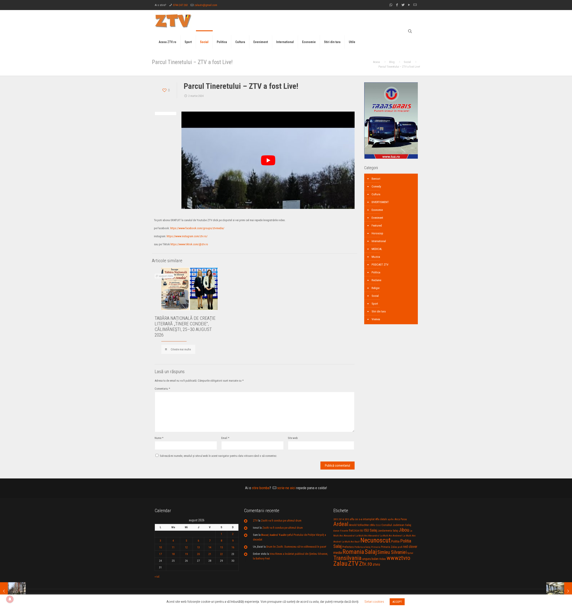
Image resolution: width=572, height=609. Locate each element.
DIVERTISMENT (380, 202)
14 (209, 547)
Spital (410, 553)
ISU (361, 530)
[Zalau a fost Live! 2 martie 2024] (13, 591)
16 (232, 547)
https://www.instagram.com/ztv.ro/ (187, 236)
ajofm (391, 519)
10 (160, 547)
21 (209, 554)
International (379, 241)
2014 (341, 519)
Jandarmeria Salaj (388, 530)
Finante (344, 530)
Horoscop (377, 233)
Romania (353, 551)
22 (221, 554)
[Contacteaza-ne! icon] (415, 5)
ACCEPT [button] (397, 601)
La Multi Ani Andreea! (391, 535)
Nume (159, 438)
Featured (377, 225)
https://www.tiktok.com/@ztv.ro (189, 244)
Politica (376, 272)
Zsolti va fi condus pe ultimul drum (281, 520)
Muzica (376, 256)
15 (221, 547)
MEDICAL (377, 249)
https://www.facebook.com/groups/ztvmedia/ (197, 228)
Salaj (371, 551)
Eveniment (377, 217)
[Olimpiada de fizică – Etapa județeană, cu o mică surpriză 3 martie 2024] (559, 591)
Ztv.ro (365, 563)
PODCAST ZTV (380, 264)
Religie (375, 288)
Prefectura (348, 547)
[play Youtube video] (268, 160)
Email (225, 438)
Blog (392, 62)
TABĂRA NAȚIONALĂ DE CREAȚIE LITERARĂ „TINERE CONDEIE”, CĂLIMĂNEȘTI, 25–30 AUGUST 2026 (185, 327)
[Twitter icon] (403, 5)
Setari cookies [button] (374, 602)
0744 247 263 (180, 5)
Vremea (376, 319)
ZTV (255, 520)
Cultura (376, 194)
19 (186, 554)
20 (198, 554)
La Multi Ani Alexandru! (367, 535)
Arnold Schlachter (359, 525)
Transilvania (347, 558)
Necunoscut (375, 540)
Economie (377, 210)
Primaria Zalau (389, 547)
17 (160, 554)
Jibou (404, 530)
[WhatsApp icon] (391, 5)
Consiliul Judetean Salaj (396, 525)
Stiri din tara (379, 311)
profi (400, 547)
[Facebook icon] (397, 5)
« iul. (157, 576)
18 (173, 554)
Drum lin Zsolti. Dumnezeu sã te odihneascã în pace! (296, 546)
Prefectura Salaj (362, 547)
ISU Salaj (370, 530)
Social (407, 62)
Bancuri (376, 178)
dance (336, 530)
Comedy (376, 186)
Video (382, 559)
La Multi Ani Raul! (351, 541)
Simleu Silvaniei (392, 552)
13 (198, 547)
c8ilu (372, 525)
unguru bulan (370, 559)
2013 (335, 519)
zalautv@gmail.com (205, 5)
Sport (375, 303)
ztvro (376, 564)
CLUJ (378, 525)
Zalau (340, 563)
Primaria (375, 547)
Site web (293, 438)
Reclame (376, 280)
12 (186, 547)
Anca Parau (400, 519)
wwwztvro (398, 557)
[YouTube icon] (409, 5)
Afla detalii (381, 519)
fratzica (354, 530)
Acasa (376, 62)
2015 (347, 519)
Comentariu (162, 388)
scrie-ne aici (286, 488)
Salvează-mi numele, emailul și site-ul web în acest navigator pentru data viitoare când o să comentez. (218, 455)
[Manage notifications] (9, 599)
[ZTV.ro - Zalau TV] (173, 20)
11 (173, 547)
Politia (395, 541)
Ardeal (340, 524)
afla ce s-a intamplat (362, 519)
